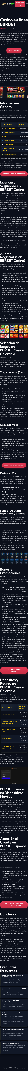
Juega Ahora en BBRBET (14, 465)
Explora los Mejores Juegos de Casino (14, 905)
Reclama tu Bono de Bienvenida (14, 670)
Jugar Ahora (14, 50)
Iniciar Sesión (20, 2)
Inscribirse (20, 6)
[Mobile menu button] (27, 4)
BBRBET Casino (4, 29)
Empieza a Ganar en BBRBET (14, 174)
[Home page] (7, 4)
